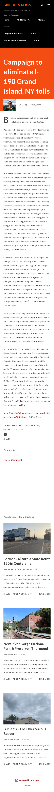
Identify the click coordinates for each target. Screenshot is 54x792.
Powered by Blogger (29, 780)
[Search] (42, 5)
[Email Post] (5, 435)
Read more (45, 594)
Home (6, 20)
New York (34, 425)
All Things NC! (23, 20)
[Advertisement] (27, 488)
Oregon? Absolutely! (13, 33)
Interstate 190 (20, 425)
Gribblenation (17, 5)
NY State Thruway (13, 429)
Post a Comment (12, 459)
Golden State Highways (14, 40)
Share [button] (6, 439)
